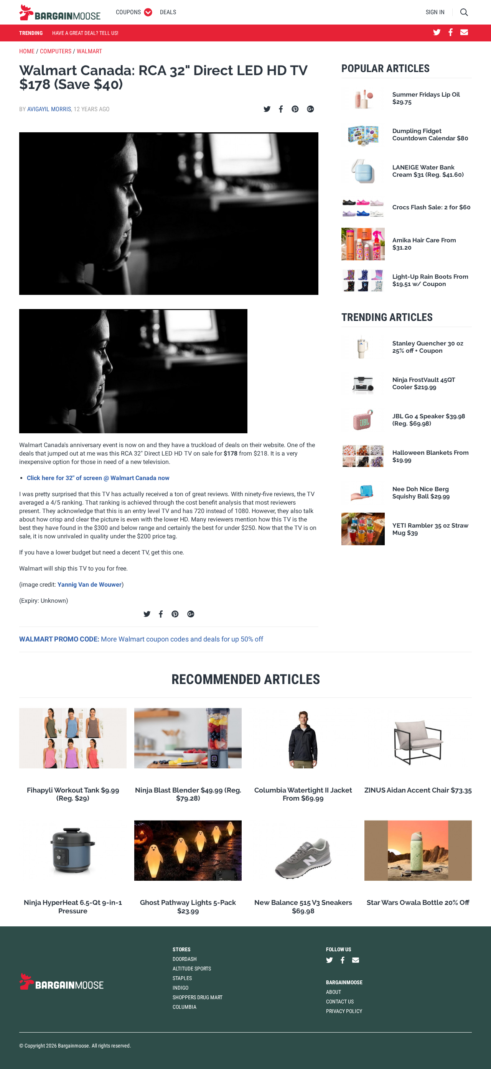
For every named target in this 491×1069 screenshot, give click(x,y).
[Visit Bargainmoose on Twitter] (437, 33)
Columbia (184, 1007)
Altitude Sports (192, 968)
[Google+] (310, 109)
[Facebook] (281, 109)
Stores (182, 949)
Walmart (89, 51)
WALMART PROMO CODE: (60, 639)
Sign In (435, 12)
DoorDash (185, 959)
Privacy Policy (344, 1011)
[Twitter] (267, 109)
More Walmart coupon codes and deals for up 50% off (182, 639)
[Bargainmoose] (60, 12)
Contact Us (340, 1001)
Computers (55, 51)
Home (27, 51)
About (333, 992)
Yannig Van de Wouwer (90, 584)
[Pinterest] (295, 109)
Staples (182, 978)
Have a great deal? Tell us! (85, 33)
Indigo (180, 988)
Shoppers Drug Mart (197, 997)
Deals (168, 12)
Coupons (128, 12)
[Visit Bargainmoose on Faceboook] (450, 33)
